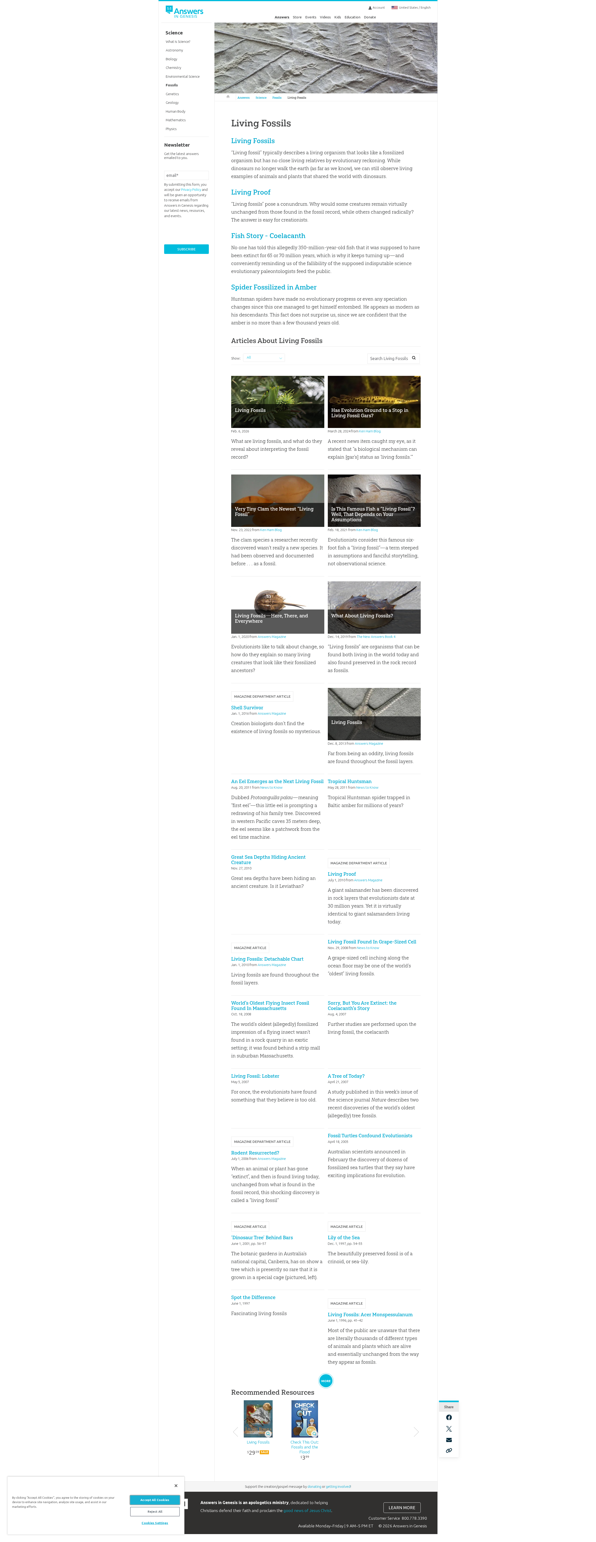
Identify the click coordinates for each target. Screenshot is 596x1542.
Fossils (276, 97)
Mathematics (176, 120)
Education (352, 17)
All (249, 357)
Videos (325, 17)
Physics (171, 129)
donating (314, 1486)
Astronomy (174, 50)
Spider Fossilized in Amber (274, 287)
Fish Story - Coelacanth (268, 236)
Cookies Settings (155, 1523)
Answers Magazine (272, 637)
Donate (370, 17)
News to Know (271, 787)
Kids (337, 17)
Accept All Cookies (154, 1500)
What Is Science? (178, 42)
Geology (172, 102)
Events (310, 17)
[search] (414, 358)
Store (297, 17)
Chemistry (173, 68)
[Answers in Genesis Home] (185, 12)
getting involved (338, 1486)
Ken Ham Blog (370, 431)
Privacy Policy (191, 190)
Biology (171, 59)
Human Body (175, 111)
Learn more (402, 1507)
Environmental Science (183, 76)
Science (261, 97)
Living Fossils (297, 97)
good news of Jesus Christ (307, 1510)
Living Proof (251, 192)
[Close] (176, 1486)
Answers (282, 17)
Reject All (155, 1511)
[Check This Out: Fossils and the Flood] (304, 1419)
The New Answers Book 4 (376, 637)
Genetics (172, 94)
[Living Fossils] (258, 1419)
